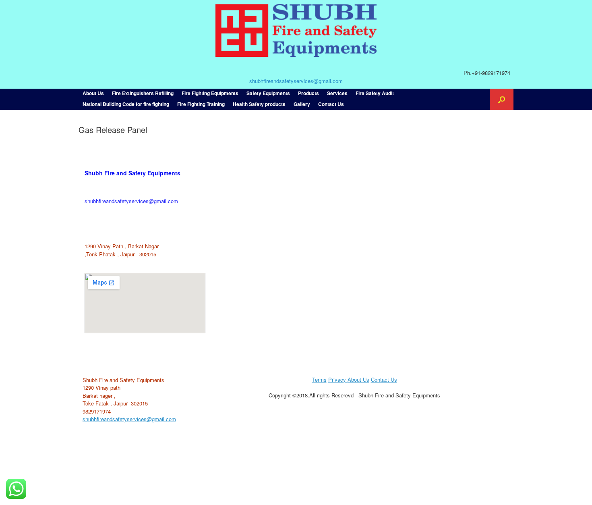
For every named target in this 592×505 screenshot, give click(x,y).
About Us (93, 93)
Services (337, 93)
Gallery (302, 104)
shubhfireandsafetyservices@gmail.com (296, 81)
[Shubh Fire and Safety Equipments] (296, 30)
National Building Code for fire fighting (126, 104)
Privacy (338, 379)
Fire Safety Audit (375, 93)
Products (308, 93)
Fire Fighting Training (201, 104)
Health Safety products (259, 104)
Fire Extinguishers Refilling (143, 93)
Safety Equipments (268, 93)
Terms (319, 379)
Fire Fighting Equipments (210, 93)
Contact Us (331, 104)
